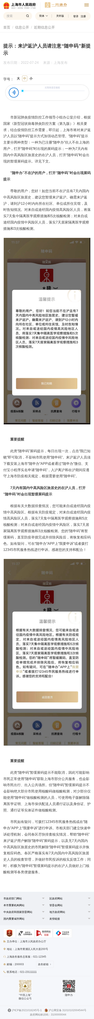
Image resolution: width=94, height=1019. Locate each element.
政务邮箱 (43, 964)
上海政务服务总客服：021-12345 (26, 956)
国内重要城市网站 (13, 918)
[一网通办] (21, 6)
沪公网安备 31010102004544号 (67, 1010)
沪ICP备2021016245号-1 (27, 1010)
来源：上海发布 (55, 62)
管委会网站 (56, 905)
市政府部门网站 (12, 898)
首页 (6, 27)
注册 (83, 16)
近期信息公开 (44, 27)
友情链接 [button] (54, 918)
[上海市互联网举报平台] (43, 933)
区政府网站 (56, 898)
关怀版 (60, 15)
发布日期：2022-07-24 (21, 62)
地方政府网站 (57, 912)
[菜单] (86, 5)
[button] (12, 898)
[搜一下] (27, 16)
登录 (75, 16)
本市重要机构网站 (13, 905)
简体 (41, 15)
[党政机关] (9, 933)
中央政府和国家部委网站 (17, 912)
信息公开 (22, 27)
